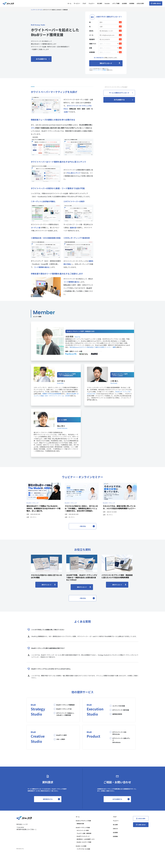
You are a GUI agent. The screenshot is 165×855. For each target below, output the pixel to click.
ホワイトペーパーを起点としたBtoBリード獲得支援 (65, 714)
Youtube (107, 3)
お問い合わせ (157, 3)
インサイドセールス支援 (83, 849)
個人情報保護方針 (99, 57)
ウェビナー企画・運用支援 (84, 833)
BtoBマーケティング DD (64, 709)
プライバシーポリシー (97, 70)
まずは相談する (41, 59)
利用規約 (104, 70)
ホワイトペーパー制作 (83, 830)
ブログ (84, 3)
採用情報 (131, 3)
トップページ (34, 9)
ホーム (69, 3)
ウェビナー (92, 3)
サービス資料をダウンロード (119, 93)
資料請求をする (48, 799)
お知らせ (115, 828)
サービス (76, 3)
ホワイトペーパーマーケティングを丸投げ (116, 87)
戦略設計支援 (80, 823)
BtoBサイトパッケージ (83, 836)
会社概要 (124, 3)
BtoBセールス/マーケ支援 (84, 842)
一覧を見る (82, 526)
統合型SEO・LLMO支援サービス (85, 839)
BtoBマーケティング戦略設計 (65, 705)
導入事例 (99, 3)
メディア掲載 (115, 3)
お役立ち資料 (140, 3)
